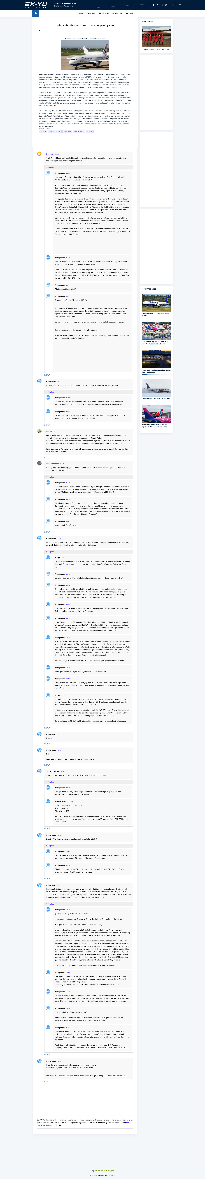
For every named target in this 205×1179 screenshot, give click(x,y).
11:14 (68, 1028)
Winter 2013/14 (79, 131)
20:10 (68, 851)
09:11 (59, 381)
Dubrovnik (67, 131)
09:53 (55, 431)
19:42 (68, 618)
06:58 (71, 802)
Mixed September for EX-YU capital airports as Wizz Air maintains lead (154, 426)
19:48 (59, 835)
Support (129, 13)
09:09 (57, 154)
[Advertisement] (156, 92)
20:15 (68, 679)
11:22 (62, 464)
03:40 (59, 1061)
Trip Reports (103, 13)
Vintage (91, 13)
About (81, 13)
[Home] (35, 13)
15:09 (68, 258)
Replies (51, 167)
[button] (40, 31)
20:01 (68, 296)
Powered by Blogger (104, 1170)
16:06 (68, 574)
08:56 (63, 695)
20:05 (68, 638)
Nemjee (49, 431)
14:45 (68, 173)
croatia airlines (55, 131)
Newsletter (117, 13)
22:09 (68, 865)
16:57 (68, 604)
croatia (43, 131)
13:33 (59, 734)
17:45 (68, 412)
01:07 (68, 992)
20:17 (68, 521)
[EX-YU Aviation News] (35, 5)
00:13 (68, 972)
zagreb (90, 131)
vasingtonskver (52, 464)
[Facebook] (153, 5)
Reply (47, 375)
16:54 (68, 585)
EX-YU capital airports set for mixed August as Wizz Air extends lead (155, 343)
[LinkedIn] (166, 5)
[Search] (173, 5)
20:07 (68, 668)
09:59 (68, 1008)
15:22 (63, 558)
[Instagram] (162, 5)
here (128, 1123)
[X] (158, 5)
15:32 (68, 285)
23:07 (59, 885)
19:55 (68, 499)
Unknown (50, 154)
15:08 (68, 483)
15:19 (68, 398)
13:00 (59, 538)
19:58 (68, 788)
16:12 (59, 750)
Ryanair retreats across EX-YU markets (156, 398)
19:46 (62, 771)
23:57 (68, 910)
